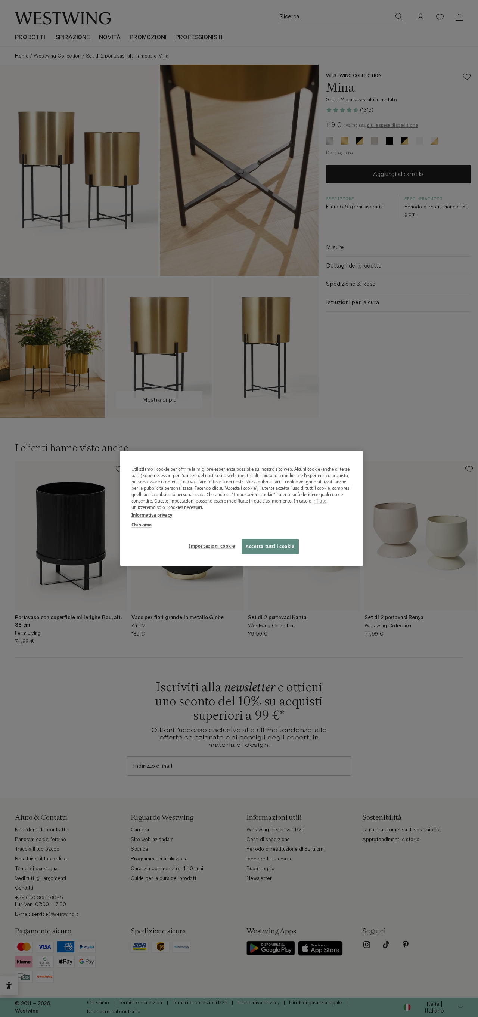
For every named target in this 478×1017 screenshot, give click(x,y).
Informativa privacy (151, 515)
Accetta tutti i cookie (270, 546)
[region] (241, 508)
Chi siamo (141, 525)
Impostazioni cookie (212, 546)
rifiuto (320, 501)
